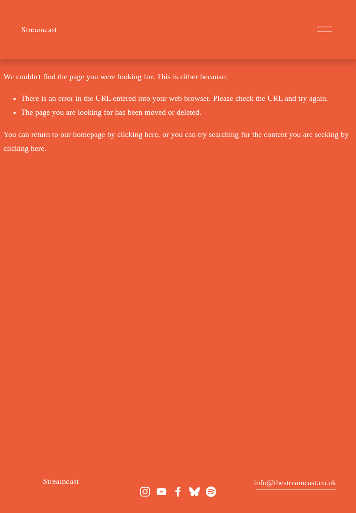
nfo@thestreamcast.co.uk (296, 482)
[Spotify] (211, 491)
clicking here (137, 134)
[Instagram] (145, 491)
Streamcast (39, 29)
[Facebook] (178, 491)
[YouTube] (161, 491)
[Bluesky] (194, 491)
